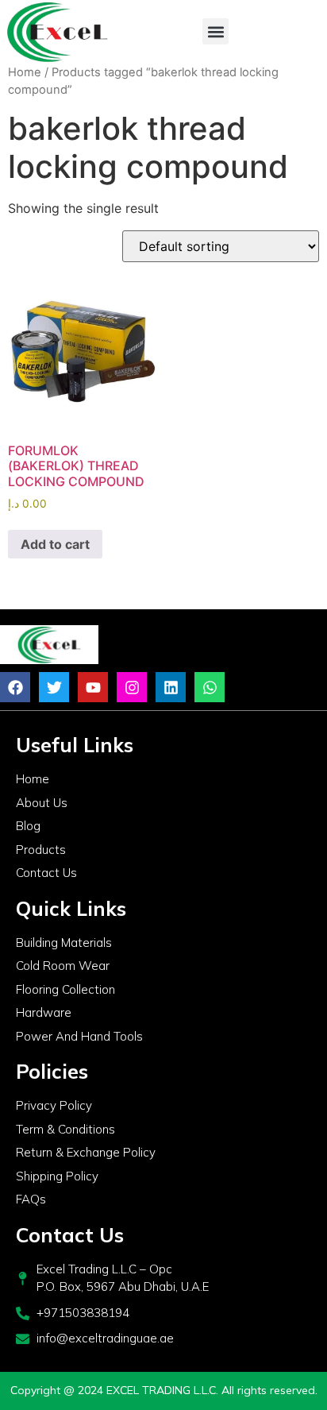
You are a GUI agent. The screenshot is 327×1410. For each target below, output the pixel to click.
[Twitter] (54, 687)
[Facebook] (15, 687)
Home (24, 72)
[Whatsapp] (209, 687)
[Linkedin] (171, 687)
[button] (215, 31)
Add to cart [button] (55, 544)
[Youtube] (93, 687)
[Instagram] (132, 687)
